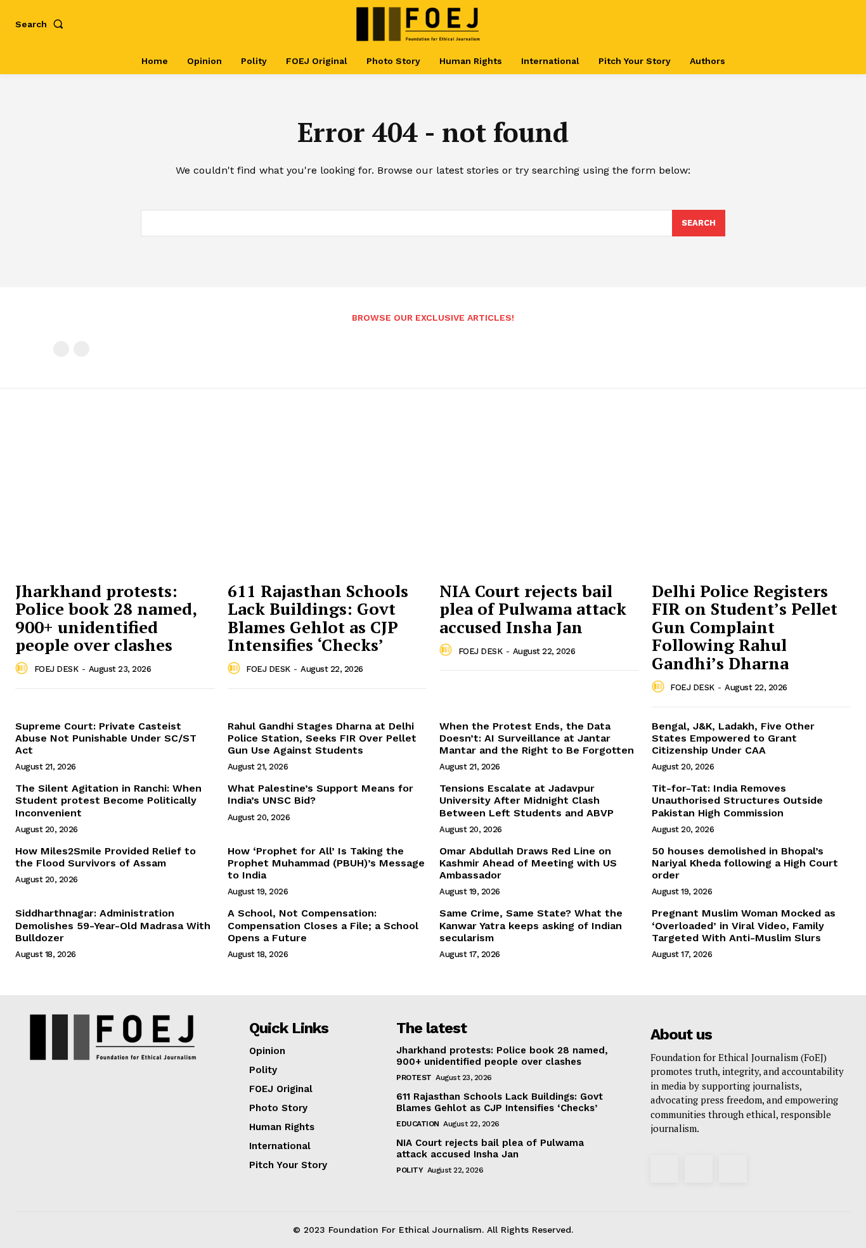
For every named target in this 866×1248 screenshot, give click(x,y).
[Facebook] (775, 23)
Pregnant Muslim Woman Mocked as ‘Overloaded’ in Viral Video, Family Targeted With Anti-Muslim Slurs (744, 925)
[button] (41, 24)
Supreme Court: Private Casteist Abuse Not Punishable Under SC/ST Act (106, 738)
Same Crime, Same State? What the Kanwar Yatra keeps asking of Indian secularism (531, 925)
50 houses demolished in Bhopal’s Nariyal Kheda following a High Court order (745, 863)
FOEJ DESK (56, 669)
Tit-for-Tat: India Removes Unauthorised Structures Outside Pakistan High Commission (737, 800)
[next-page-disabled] (81, 349)
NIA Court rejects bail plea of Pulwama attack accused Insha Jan (532, 609)
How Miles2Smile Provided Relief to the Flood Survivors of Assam (105, 857)
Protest (414, 1077)
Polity (409, 1170)
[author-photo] (23, 669)
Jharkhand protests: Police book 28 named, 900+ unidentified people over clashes (106, 618)
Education (417, 1123)
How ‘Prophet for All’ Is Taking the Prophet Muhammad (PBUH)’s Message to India (326, 863)
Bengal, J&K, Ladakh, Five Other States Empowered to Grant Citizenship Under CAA (733, 738)
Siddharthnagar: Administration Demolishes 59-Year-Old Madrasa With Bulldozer (112, 925)
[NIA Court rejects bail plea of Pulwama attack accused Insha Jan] (539, 499)
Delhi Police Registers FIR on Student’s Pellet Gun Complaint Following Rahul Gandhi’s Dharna (744, 627)
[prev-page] (61, 349)
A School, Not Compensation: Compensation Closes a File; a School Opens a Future (323, 925)
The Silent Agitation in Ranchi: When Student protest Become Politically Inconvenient (108, 800)
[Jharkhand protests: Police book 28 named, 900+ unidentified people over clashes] (115, 499)
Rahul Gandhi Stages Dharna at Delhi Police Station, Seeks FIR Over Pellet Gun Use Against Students (322, 738)
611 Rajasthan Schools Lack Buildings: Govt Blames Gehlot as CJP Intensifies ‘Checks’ (318, 618)
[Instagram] (796, 23)
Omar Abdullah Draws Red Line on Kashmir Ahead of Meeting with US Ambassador (528, 863)
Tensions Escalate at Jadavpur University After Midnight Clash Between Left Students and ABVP (526, 800)
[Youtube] (837, 23)
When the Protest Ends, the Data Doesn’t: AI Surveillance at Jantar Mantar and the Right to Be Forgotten (536, 738)
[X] (816, 23)
